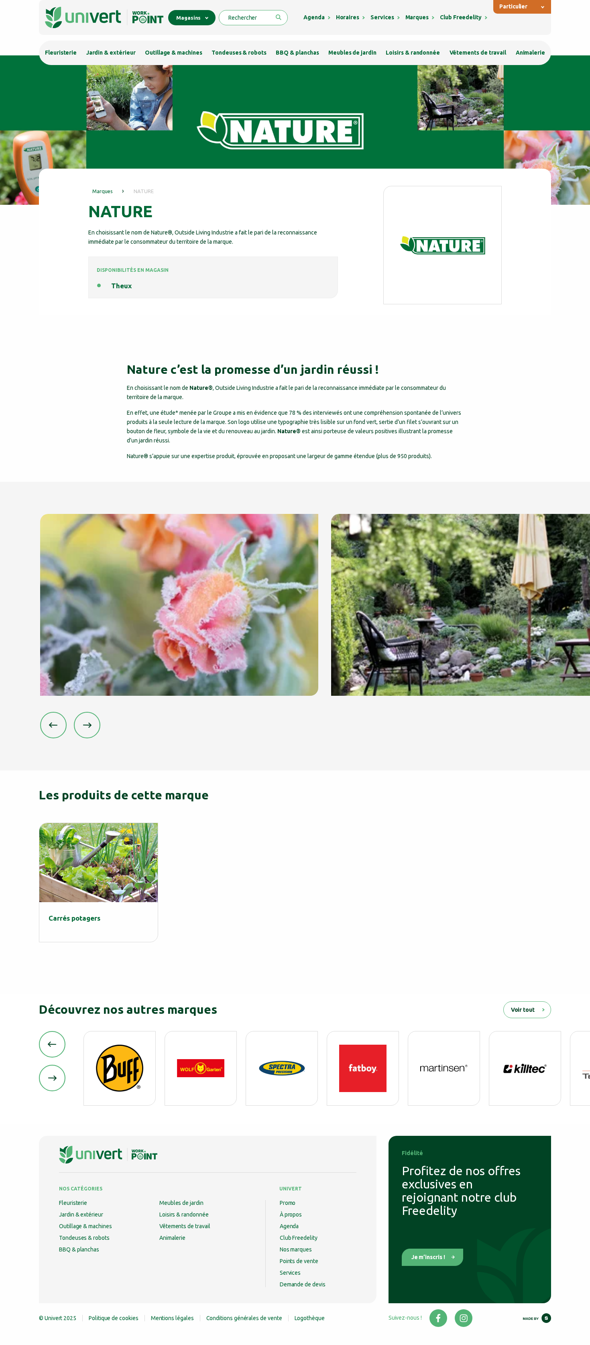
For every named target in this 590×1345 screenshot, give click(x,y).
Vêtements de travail (478, 52)
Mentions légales (172, 1318)
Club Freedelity (461, 17)
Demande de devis (303, 1284)
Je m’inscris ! (428, 1257)
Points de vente (299, 1261)
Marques (417, 17)
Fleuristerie (61, 52)
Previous (53, 725)
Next (87, 725)
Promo (288, 1203)
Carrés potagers (74, 918)
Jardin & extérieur (111, 52)
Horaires (347, 17)
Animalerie (530, 52)
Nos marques (296, 1249)
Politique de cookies (113, 1318)
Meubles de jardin (352, 52)
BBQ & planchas (297, 52)
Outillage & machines (173, 52)
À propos (291, 1214)
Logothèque (310, 1318)
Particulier (513, 6)
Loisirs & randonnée (413, 52)
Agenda (314, 17)
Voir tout (523, 1010)
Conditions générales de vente (244, 1318)
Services (382, 17)
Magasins (188, 17)
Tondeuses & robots (239, 52)
